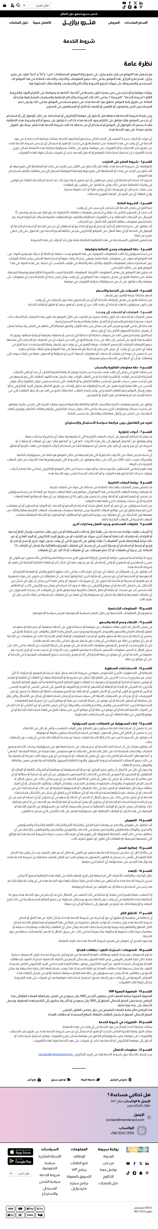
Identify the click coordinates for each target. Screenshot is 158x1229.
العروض (114, 22)
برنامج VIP (79, 1170)
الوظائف (79, 1156)
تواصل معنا (108, 1170)
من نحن (108, 1163)
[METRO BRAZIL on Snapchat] (136, 7)
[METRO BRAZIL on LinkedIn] (142, 3)
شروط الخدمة (50, 1175)
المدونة (108, 1156)
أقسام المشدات (136, 22)
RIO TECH (140, 1211)
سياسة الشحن (49, 1182)
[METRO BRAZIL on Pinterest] (142, 7)
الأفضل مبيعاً (42, 22)
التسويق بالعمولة (79, 1176)
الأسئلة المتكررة (49, 1156)
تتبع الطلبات (79, 1163)
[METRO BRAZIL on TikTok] (125, 7)
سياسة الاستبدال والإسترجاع (86, 422)
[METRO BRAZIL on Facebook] (131, 3)
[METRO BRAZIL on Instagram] (131, 7)
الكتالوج (108, 1176)
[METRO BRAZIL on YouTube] (125, 3)
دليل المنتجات (18, 22)
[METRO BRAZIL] (79, 23)
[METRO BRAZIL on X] (136, 3)
